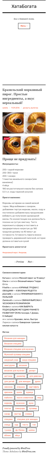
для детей (9, 381)
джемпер (20, 376)
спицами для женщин (27, 419)
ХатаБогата (24, 6)
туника (7, 430)
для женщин (25, 381)
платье (7, 408)
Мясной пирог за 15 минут (32, 278)
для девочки (35, 376)
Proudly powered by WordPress (16, 448)
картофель (34, 387)
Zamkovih (7, 300)
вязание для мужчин (14, 370)
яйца (17, 435)
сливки (28, 414)
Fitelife (5, 287)
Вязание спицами (12, 343)
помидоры (20, 408)
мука (31, 403)
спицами (8, 419)
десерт (32, 370)
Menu (23, 26)
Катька (6, 278)
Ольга (5, 281)
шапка (32, 430)
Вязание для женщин (14, 338)
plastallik (6, 294)
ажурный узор (11, 360)
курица (29, 392)
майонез (8, 397)
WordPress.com (28, 451)
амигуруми (9, 365)
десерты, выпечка (30, 108)
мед (39, 397)
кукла (19, 392)
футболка (19, 430)
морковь (23, 253)
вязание (23, 365)
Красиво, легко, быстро (26, 319)
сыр (16, 425)
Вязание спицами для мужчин (19, 349)
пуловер (33, 408)
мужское (20, 403)
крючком (8, 392)
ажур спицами (29, 360)
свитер (17, 414)
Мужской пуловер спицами (17, 354)
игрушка (21, 387)
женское (8, 387)
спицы (7, 425)
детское (8, 376)
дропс (38, 381)
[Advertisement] (24, 59)
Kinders (6, 306)
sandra (5, 108)
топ (34, 425)
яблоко (7, 435)
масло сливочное (25, 397)
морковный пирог (11, 253)
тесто (25, 425)
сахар (7, 414)
